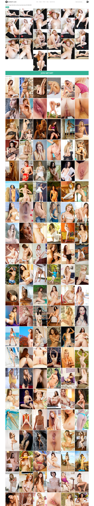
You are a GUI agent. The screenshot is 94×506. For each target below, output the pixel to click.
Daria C (7, 7)
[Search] (88, 2)
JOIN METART (47, 73)
